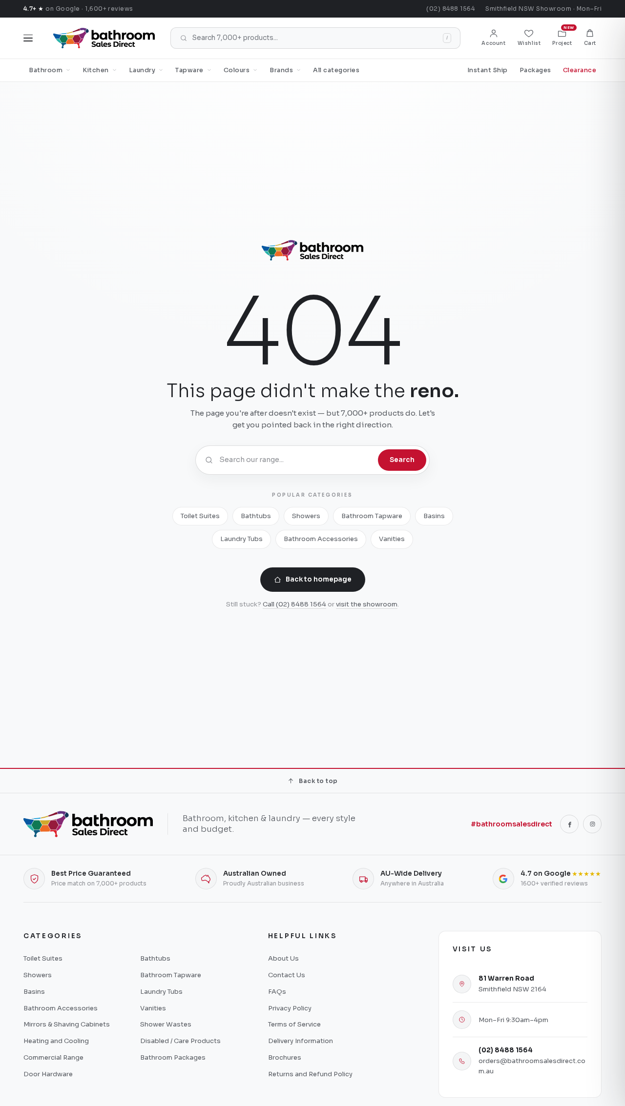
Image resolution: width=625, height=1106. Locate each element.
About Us (283, 958)
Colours (237, 70)
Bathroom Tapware (371, 516)
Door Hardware (48, 1074)
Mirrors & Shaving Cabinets (66, 1024)
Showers (306, 516)
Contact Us (286, 975)
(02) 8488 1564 (450, 8)
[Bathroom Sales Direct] (104, 38)
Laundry (142, 70)
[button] (590, 38)
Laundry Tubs (241, 539)
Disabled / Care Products (180, 1041)
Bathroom (45, 70)
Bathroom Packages (173, 1057)
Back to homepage (319, 579)
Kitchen (96, 70)
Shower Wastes (165, 1024)
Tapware (189, 70)
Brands (281, 70)
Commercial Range (53, 1057)
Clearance (580, 70)
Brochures (284, 1057)
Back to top (318, 780)
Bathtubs (256, 516)
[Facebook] (569, 824)
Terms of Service (294, 1024)
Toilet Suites (200, 516)
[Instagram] (592, 824)
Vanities (392, 539)
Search (402, 460)
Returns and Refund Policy (310, 1074)
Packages (535, 70)
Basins (434, 516)
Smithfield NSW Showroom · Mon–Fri (543, 8)
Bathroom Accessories (321, 539)
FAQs (277, 991)
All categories (336, 70)
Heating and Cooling (56, 1041)
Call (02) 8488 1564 (294, 604)
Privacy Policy (290, 1008)
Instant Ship (487, 70)
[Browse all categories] (28, 38)
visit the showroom (366, 604)
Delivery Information (300, 1041)
